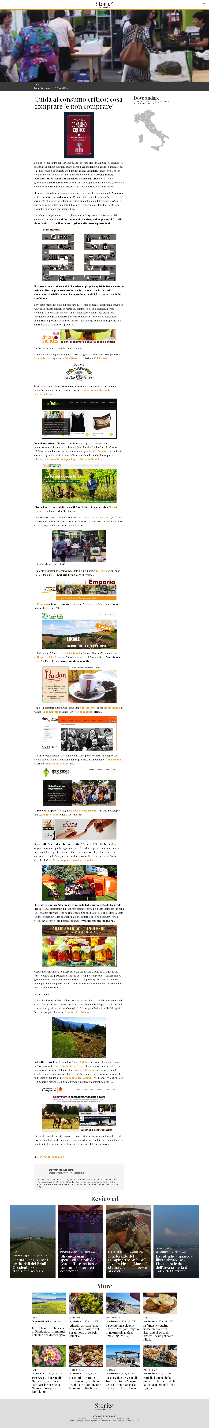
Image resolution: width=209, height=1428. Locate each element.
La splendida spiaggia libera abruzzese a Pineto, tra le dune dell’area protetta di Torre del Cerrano (174, 1263)
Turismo (110, 1370)
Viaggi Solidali (80, 1062)
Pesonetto (43, 604)
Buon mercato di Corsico (97, 517)
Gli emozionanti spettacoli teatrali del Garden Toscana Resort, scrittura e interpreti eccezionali (80, 1263)
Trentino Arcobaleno (77, 1012)
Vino (15, 1252)
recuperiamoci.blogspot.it (95, 390)
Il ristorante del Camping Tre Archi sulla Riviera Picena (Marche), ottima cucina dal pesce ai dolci (128, 1263)
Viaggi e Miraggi (84, 1070)
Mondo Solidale (55, 763)
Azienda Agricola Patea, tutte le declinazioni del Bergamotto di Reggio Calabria (84, 1331)
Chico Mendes (114, 759)
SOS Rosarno (100, 358)
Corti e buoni (72, 653)
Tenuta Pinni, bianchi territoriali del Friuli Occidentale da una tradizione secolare (30, 1265)
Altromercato (88, 707)
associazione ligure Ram (82, 810)
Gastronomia (163, 1248)
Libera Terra (41, 358)
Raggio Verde (50, 814)
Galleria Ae (94, 604)
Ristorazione (115, 1248)
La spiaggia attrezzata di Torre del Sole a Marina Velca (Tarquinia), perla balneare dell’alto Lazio (121, 1383)
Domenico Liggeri (42, 88)
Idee (34, 1370)
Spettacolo (66, 1248)
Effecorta (101, 571)
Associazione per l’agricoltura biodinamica (76, 459)
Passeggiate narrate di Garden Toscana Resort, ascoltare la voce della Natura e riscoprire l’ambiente (47, 1384)
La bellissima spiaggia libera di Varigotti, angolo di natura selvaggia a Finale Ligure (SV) (122, 1331)
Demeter (102, 451)
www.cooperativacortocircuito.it (73, 860)
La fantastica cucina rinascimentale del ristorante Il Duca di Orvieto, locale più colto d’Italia (158, 1332)
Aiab (92, 451)
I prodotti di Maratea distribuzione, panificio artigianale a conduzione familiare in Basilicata (85, 1383)
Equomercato (50, 711)
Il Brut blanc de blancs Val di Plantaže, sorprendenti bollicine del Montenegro (48, 1331)
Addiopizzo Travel (73, 1066)
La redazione (162, 1252)
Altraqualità (82, 711)
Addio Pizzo (70, 358)
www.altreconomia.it (52, 1157)
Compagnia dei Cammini (77, 1078)
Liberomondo (112, 707)
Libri (36, 84)
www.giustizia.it (44, 394)
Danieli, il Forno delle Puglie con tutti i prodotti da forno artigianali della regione (159, 1383)
